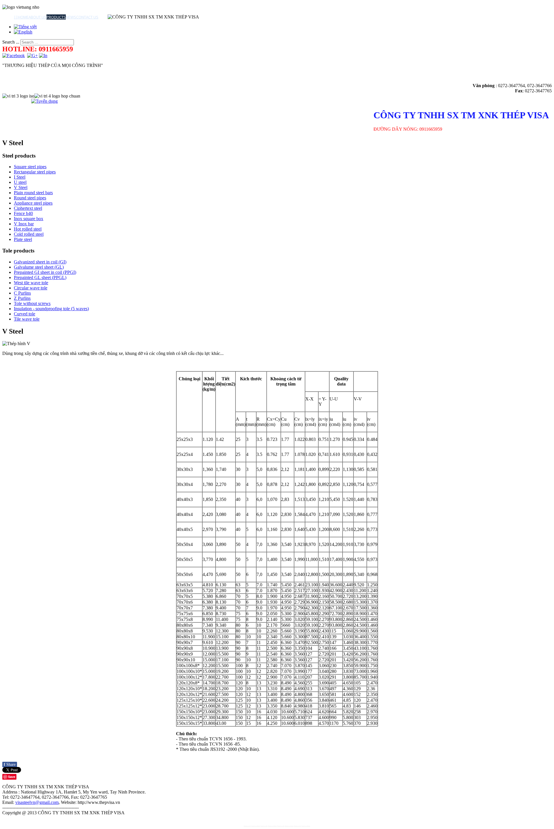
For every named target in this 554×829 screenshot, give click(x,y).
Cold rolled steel (29, 234)
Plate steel (23, 239)
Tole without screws (32, 303)
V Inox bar (24, 223)
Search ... (10, 42)
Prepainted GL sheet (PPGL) (40, 277)
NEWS (71, 17)
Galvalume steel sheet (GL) (39, 267)
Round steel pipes (30, 197)
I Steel (19, 177)
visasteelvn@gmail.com (37, 802)
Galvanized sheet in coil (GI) (40, 261)
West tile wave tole (31, 282)
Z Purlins (22, 298)
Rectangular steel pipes (35, 171)
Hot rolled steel (28, 229)
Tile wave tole (27, 319)
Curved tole (24, 313)
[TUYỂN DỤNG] (44, 101)
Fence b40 (23, 213)
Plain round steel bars (33, 192)
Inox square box (28, 218)
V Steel (20, 187)
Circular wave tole (30, 287)
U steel (20, 182)
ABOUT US (37, 17)
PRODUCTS (56, 17)
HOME (23, 17)
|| (16, 17)
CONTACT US (87, 17)
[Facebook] (13, 55)
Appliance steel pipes (33, 203)
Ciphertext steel (28, 208)
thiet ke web (247, 826)
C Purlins (22, 293)
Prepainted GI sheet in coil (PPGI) (45, 272)
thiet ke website (255, 826)
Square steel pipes (30, 166)
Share (10, 764)
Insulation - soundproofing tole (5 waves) (51, 308)
